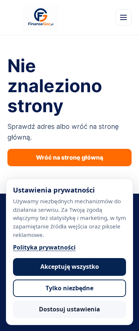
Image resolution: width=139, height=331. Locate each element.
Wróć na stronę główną (69, 157)
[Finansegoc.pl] (40, 17)
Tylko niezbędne (69, 288)
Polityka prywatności (44, 247)
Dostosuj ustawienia (69, 309)
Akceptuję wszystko (69, 267)
